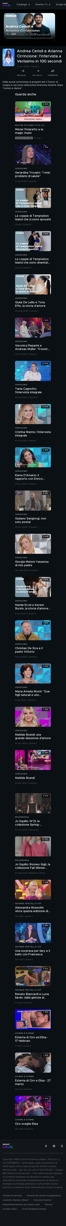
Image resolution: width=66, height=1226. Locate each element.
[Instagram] (54, 1146)
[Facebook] (46, 1146)
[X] (62, 1146)
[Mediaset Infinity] (6, 4)
